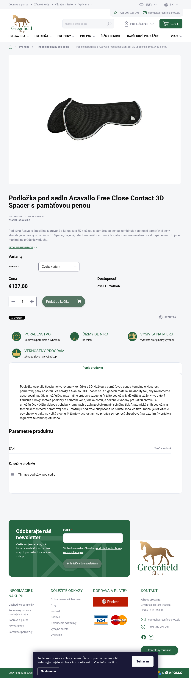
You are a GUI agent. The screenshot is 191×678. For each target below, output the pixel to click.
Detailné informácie (21, 247)
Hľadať (110, 23)
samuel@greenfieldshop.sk (164, 619)
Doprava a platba (19, 4)
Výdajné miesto (64, 4)
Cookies (55, 617)
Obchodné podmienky (21, 604)
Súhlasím (142, 661)
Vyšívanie (83, 4)
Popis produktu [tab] (93, 367)
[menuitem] (19, 36)
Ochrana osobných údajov (66, 599)
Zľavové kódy (41, 4)
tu (116, 662)
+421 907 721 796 (158, 626)
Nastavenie (48, 671)
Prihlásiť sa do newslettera (82, 563)
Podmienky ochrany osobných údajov (20, 612)
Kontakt (55, 611)
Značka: (19, 220)
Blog (53, 605)
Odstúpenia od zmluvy (63, 623)
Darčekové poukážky (20, 631)
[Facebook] (143, 636)
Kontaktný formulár (159, 650)
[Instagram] (151, 636)
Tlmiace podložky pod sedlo (36, 474)
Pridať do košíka (58, 301)
